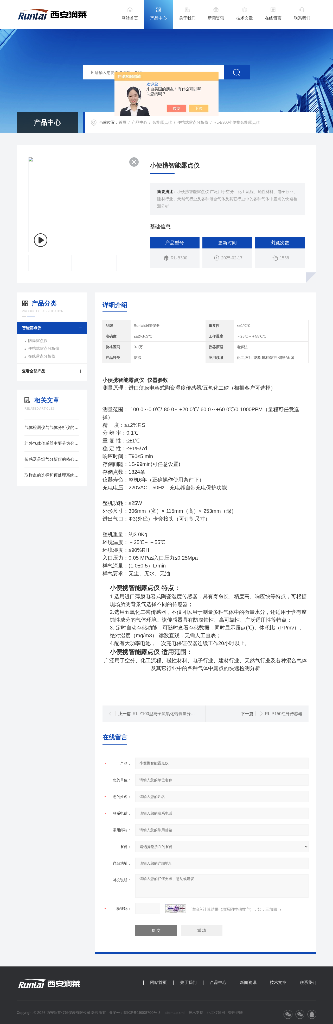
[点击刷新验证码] (175, 908)
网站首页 (129, 18)
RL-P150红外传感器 (283, 713)
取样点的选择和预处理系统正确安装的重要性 (51, 475)
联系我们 (302, 18)
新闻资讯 (216, 18)
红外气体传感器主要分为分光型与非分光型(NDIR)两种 (51, 443)
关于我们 (187, 18)
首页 (122, 122)
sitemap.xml (174, 1012)
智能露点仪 (162, 122)
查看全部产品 (33, 371)
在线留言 (273, 18)
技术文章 (244, 18)
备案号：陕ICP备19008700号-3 (135, 1012)
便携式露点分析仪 (192, 122)
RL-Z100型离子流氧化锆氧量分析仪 (166, 713)
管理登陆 (235, 1012)
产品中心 (158, 18)
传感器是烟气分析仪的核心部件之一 (51, 459)
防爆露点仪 (38, 340)
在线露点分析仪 (41, 356)
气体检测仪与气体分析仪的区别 (51, 427)
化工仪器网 (216, 1012)
